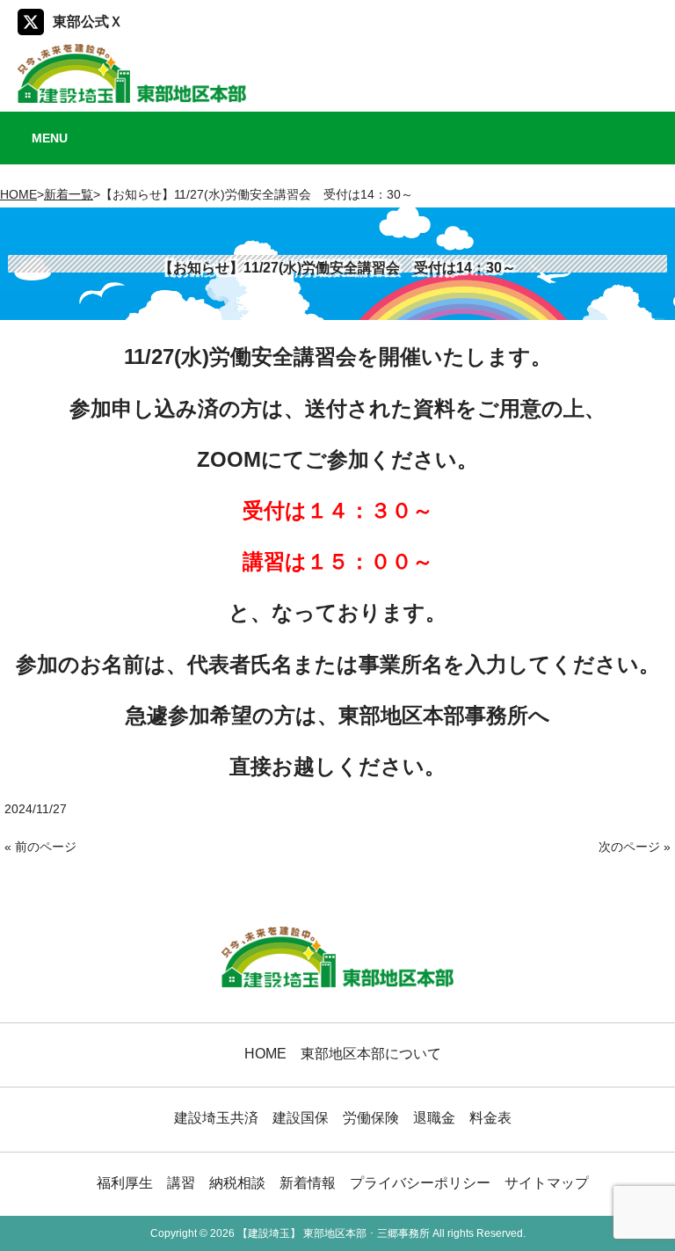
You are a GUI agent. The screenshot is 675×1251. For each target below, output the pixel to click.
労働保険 (371, 1117)
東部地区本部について (371, 1053)
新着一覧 (68, 194)
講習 (181, 1182)
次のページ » (635, 847)
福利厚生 (125, 1182)
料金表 (490, 1117)
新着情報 (307, 1182)
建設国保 (300, 1117)
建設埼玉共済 (216, 1117)
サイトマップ (546, 1182)
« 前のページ (40, 847)
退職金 (434, 1117)
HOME (18, 194)
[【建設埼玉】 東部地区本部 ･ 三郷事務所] (132, 96)
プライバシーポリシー (420, 1182)
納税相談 (237, 1182)
